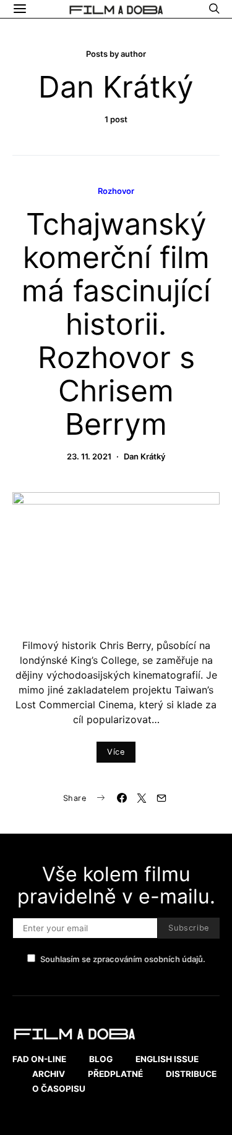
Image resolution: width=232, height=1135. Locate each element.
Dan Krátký (144, 456)
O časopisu (58, 1089)
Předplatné (115, 1074)
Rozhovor (116, 191)
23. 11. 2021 (89, 456)
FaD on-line (39, 1059)
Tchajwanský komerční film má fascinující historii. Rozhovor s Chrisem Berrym (116, 324)
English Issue (167, 1059)
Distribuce (191, 1074)
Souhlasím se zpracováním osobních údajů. (122, 959)
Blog (101, 1059)
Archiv (48, 1074)
